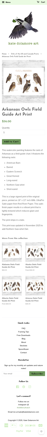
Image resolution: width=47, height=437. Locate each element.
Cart (42, 2)
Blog (23, 339)
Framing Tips (23, 332)
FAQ (23, 328)
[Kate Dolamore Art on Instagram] (29, 387)
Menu (8, 2)
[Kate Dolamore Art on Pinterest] (23, 387)
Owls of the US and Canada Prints (25, 54)
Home (4, 54)
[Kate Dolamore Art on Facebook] (17, 387)
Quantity (6, 128)
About (23, 342)
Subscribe (37, 374)
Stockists (23, 346)
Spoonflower (23, 349)
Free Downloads (23, 335)
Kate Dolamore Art (31, 420)
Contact (23, 353)
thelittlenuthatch (23, 408)
